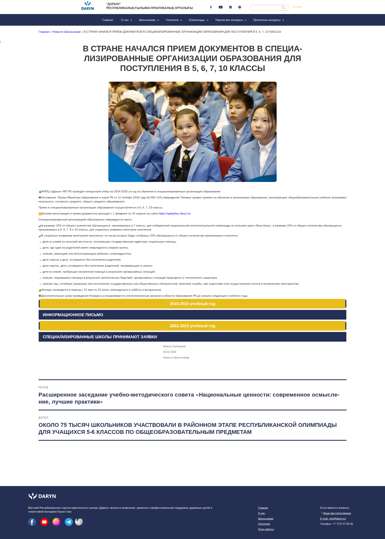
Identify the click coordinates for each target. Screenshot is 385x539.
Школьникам (147, 19)
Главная (107, 19)
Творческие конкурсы (229, 19)
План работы (266, 529)
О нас (125, 19)
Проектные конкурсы (267, 19)
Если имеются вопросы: (335, 508)
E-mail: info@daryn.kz (333, 518)
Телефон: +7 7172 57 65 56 (336, 524)
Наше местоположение (337, 513)
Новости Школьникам (67, 31)
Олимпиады (197, 19)
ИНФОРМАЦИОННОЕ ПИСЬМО (73, 315)
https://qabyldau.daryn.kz (175, 213)
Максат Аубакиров (174, 346)
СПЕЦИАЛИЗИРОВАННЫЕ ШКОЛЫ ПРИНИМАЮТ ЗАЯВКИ (100, 337)
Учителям (172, 19)
